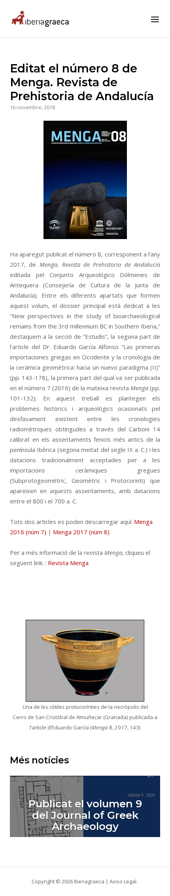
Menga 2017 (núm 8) (81, 532)
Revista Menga (68, 563)
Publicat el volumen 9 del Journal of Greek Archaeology (85, 815)
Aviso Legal (123, 881)
